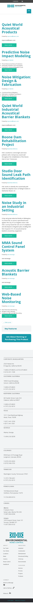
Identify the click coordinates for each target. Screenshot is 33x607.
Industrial (20, 548)
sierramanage (11, 254)
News (4, 556)
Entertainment (22, 553)
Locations (5, 553)
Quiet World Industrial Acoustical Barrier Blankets (16, 111)
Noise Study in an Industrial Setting (14, 206)
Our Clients (6, 551)
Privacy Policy (20, 600)
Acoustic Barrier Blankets (15, 272)
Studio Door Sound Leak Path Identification (16, 175)
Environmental (22, 561)
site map (11, 600)
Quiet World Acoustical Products (12, 28)
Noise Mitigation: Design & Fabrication (16, 81)
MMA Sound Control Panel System (13, 246)
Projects (20, 573)
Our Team (5, 548)
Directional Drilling (23, 556)
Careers (15, 1)
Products (20, 576)
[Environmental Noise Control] (16, 6)
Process (20, 571)
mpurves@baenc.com (13, 36)
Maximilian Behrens (12, 149)
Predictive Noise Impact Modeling (16, 54)
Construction (21, 551)
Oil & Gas (20, 559)
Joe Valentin (10, 60)
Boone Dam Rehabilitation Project (14, 141)
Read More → (9, 45)
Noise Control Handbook (6, 563)
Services (20, 568)
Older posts (7, 322)
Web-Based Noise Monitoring (11, 298)
